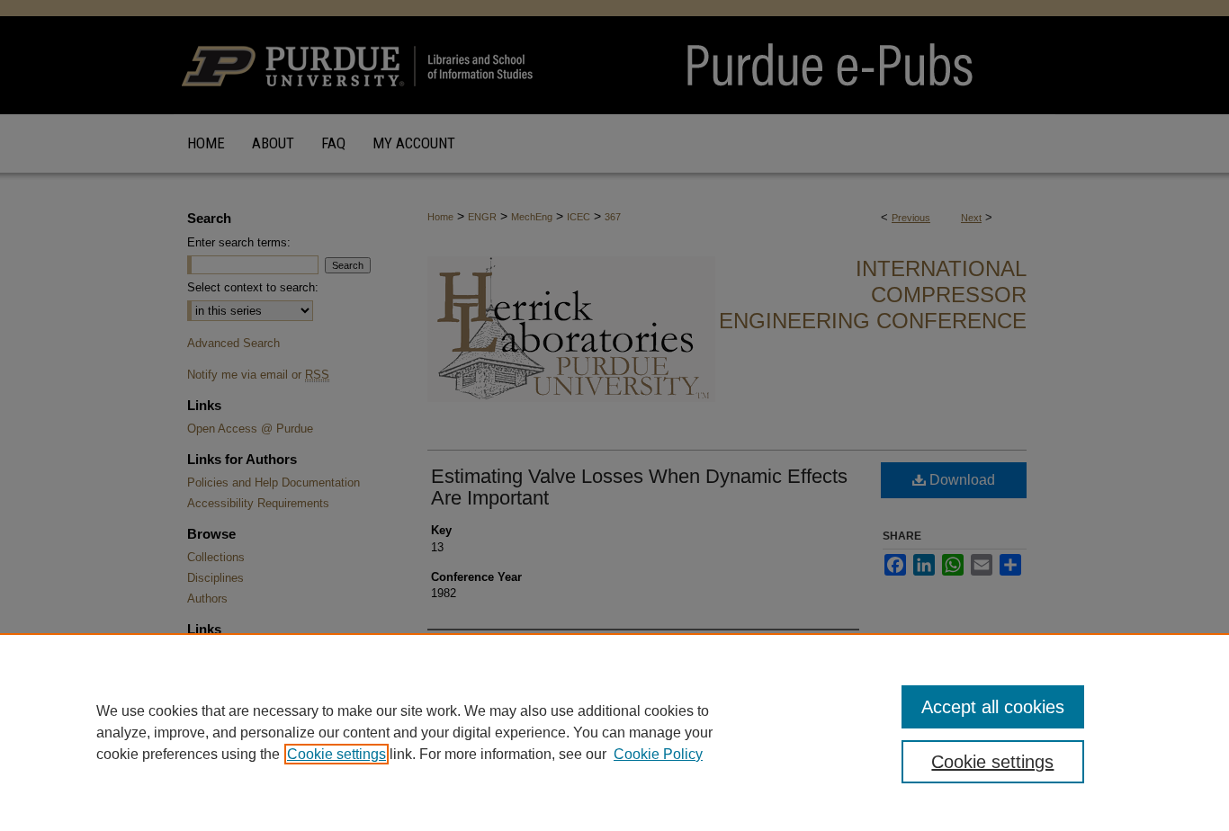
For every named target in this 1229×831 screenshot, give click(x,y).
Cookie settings (336, 754)
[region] (614, 732)
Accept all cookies (992, 707)
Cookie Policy (658, 754)
